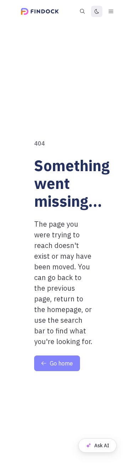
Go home (61, 363)
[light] (96, 11)
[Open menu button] (111, 11)
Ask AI (101, 445)
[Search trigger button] (82, 11)
